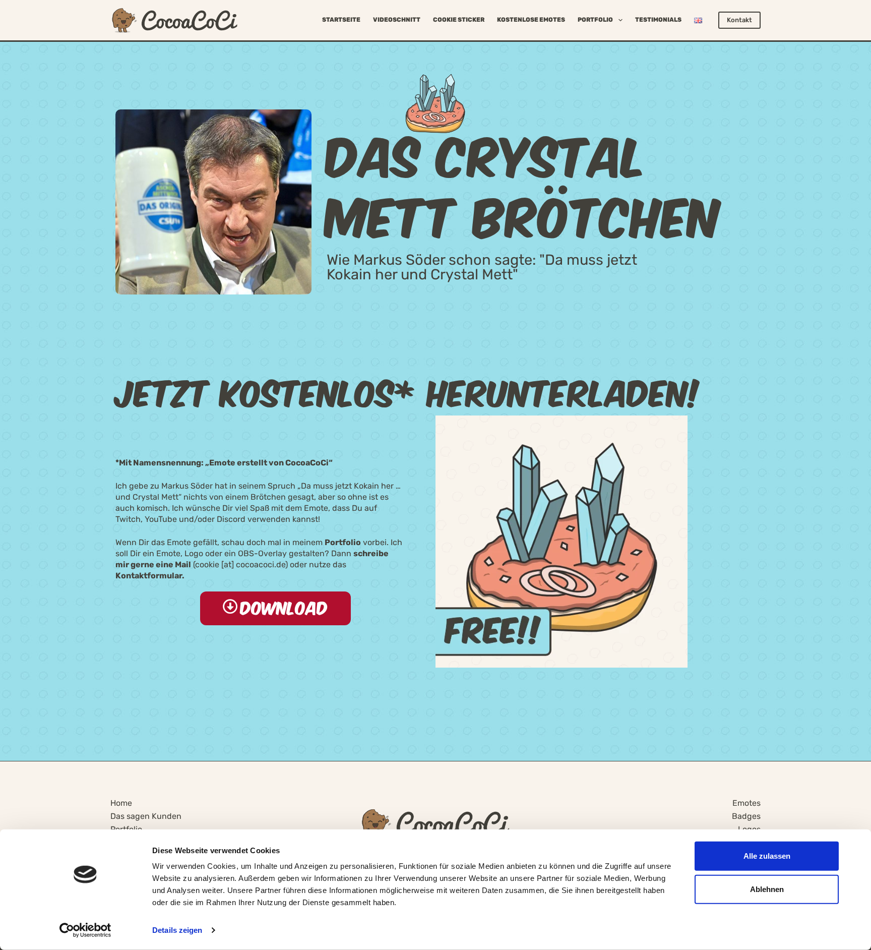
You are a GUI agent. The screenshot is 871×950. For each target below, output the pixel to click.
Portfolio (595, 19)
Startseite (341, 19)
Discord (231, 519)
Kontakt (739, 20)
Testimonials (658, 19)
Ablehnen (767, 888)
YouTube (161, 519)
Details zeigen (177, 930)
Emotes (746, 803)
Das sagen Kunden (145, 816)
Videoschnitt (396, 19)
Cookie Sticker (458, 19)
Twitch (128, 519)
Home (121, 803)
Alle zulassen (766, 856)
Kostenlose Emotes (531, 19)
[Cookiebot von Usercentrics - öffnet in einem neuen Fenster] (85, 930)
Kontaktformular (148, 575)
